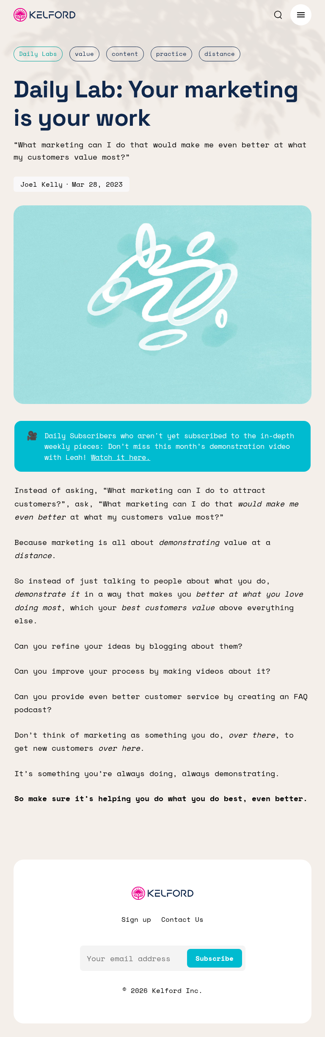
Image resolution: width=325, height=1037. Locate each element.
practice (171, 53)
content (125, 53)
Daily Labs (38, 53)
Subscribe (215, 958)
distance (219, 53)
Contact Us (182, 919)
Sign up (136, 919)
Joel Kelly (41, 184)
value (84, 53)
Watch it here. (120, 457)
